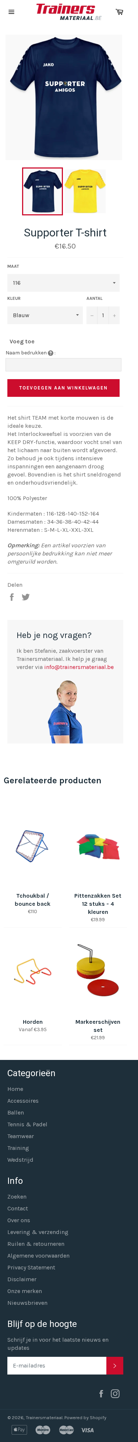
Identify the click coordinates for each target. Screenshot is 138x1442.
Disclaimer (21, 1279)
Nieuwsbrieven (27, 1302)
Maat (13, 266)
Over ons (18, 1220)
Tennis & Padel (27, 1124)
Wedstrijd (20, 1159)
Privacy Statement (31, 1267)
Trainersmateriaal (44, 1417)
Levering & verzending (37, 1231)
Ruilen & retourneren (35, 1243)
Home (15, 1088)
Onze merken (24, 1290)
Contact (17, 1208)
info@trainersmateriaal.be (79, 666)
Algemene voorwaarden (38, 1255)
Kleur (14, 298)
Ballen (15, 1112)
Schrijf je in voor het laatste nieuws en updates (58, 1343)
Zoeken (16, 1196)
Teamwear (20, 1136)
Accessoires (23, 1100)
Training (18, 1147)
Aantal (94, 298)
